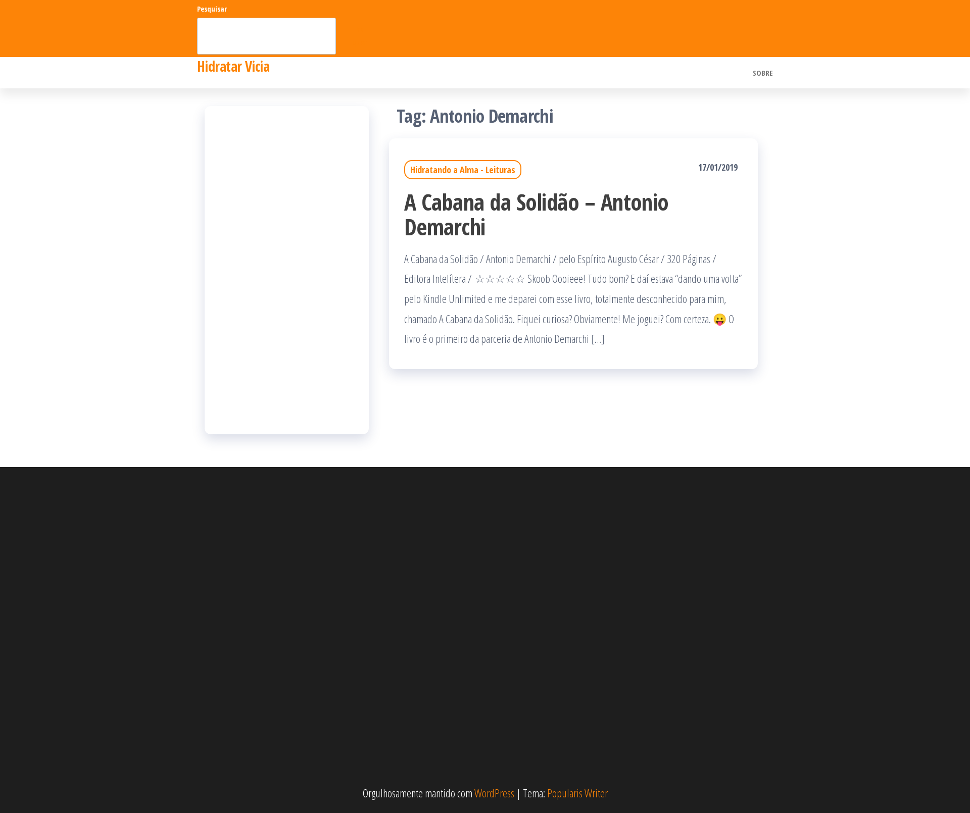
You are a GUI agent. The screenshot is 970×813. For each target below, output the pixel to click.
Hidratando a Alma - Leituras (462, 170)
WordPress (494, 792)
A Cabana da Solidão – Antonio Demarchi (536, 214)
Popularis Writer (577, 792)
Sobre (763, 73)
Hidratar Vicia (233, 66)
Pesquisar (212, 9)
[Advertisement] (286, 270)
